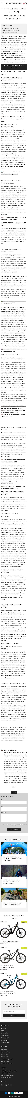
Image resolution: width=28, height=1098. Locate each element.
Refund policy (5, 1037)
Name (3, 800)
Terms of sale (4, 1035)
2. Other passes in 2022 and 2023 (11, 30)
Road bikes (4, 1049)
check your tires (11, 107)
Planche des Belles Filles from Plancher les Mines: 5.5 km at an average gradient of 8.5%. (13, 119)
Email (2, 806)
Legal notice (4, 1033)
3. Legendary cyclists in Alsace (10, 32)
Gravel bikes (4, 1054)
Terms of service (5, 1042)
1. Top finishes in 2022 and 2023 (10, 28)
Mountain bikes (5, 1052)
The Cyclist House (6, 612)
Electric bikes (4, 1056)
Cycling (14, 787)
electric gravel (22, 282)
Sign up (13, 1015)
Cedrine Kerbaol (11, 721)
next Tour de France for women (11, 718)
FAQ (2, 1030)
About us (3, 1028)
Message (3, 812)
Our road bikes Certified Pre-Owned (14, 66)
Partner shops (5, 1061)
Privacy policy (5, 1040)
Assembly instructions (7, 1063)
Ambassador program (7, 1059)
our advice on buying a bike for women (12, 205)
